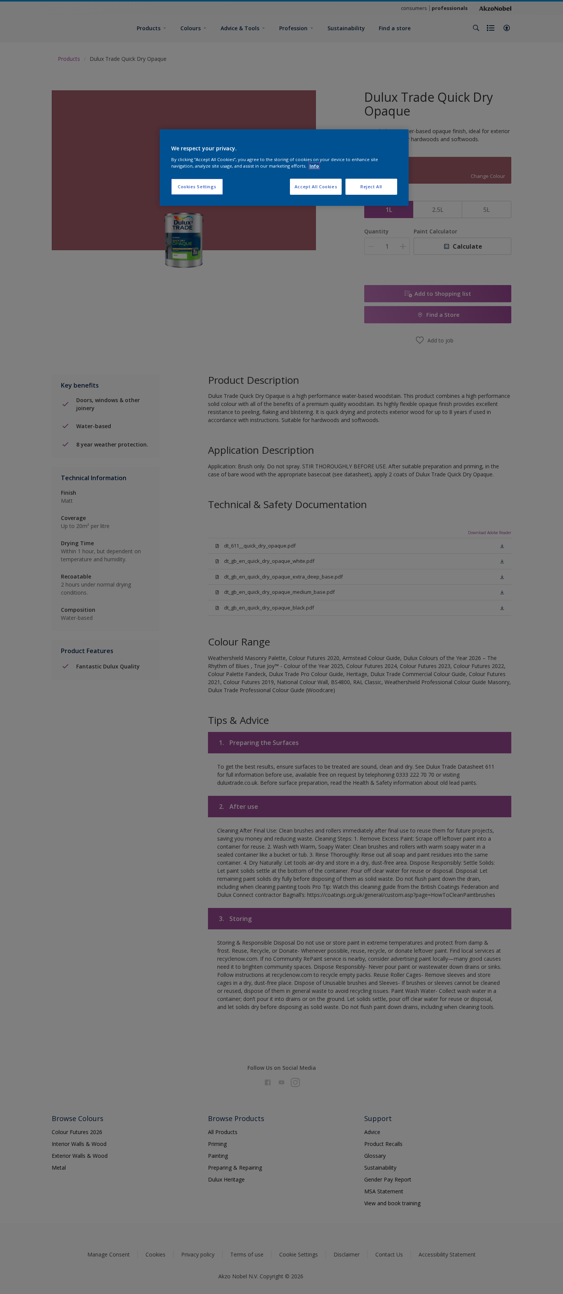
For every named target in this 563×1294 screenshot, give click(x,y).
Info (314, 166)
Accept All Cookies (316, 186)
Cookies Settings (197, 186)
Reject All (371, 186)
